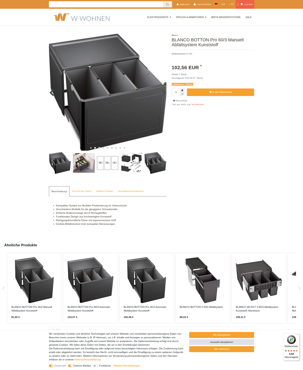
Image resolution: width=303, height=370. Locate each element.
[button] (3, 288)
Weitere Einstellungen (127, 365)
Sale (248, 17)
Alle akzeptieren (222, 334)
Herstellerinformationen (131, 191)
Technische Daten (82, 191)
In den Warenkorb (221, 92)
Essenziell (60, 365)
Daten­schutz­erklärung (88, 359)
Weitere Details (104, 191)
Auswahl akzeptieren (221, 342)
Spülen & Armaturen (190, 17)
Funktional (105, 365)
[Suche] (167, 4)
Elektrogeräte (158, 17)
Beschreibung (59, 191)
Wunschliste (181, 101)
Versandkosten (197, 104)
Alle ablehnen (221, 349)
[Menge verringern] (182, 94)
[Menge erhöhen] (182, 90)
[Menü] (297, 335)
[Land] (216, 4)
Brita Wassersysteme (226, 17)
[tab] (59, 191)
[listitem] (34, 288)
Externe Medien (82, 365)
